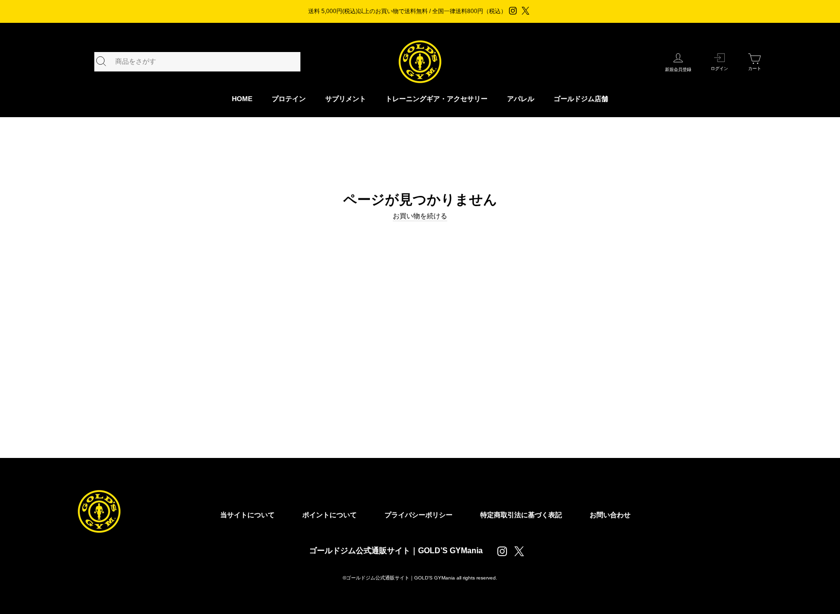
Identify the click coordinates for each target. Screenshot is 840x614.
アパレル (520, 99)
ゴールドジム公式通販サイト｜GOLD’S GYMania (396, 550)
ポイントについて (329, 515)
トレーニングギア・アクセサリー (436, 99)
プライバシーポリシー (419, 515)
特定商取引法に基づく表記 (521, 515)
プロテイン (289, 99)
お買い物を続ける (420, 216)
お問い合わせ (610, 515)
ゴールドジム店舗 (581, 99)
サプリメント (345, 99)
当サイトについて (247, 515)
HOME (242, 99)
